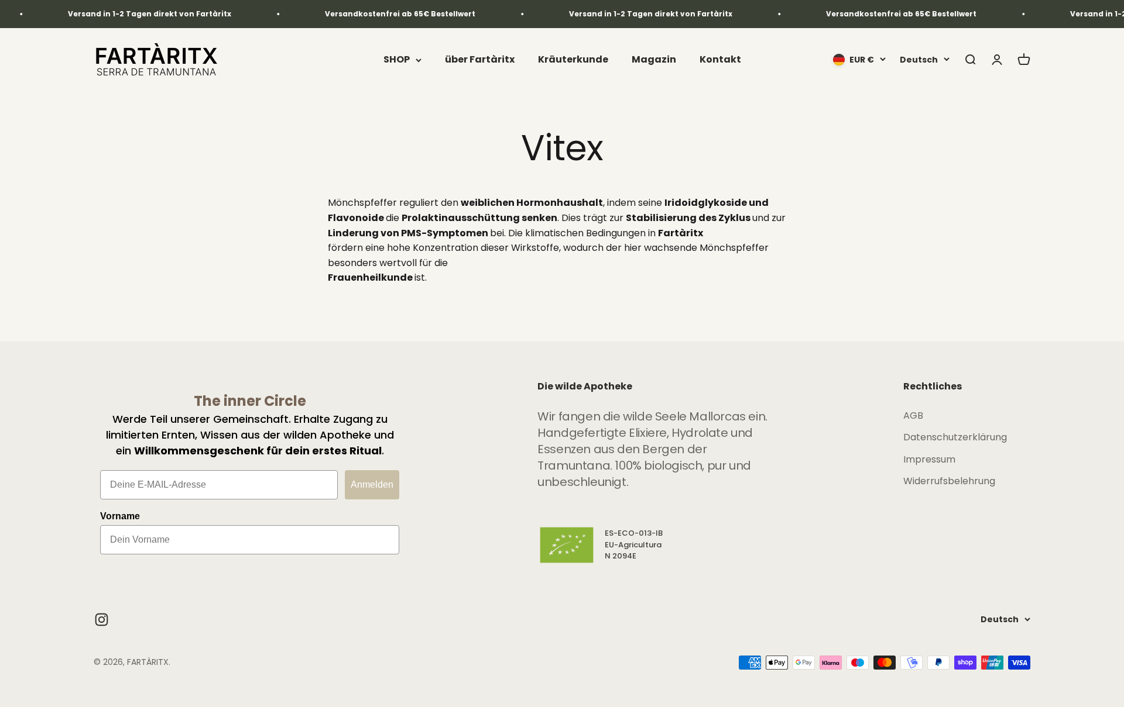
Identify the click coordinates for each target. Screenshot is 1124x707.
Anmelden (372, 484)
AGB (913, 415)
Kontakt (720, 60)
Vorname (120, 516)
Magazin (654, 60)
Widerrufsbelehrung (949, 481)
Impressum (929, 459)
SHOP (396, 60)
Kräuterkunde (573, 60)
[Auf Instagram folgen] (101, 619)
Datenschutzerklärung (955, 437)
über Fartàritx (480, 60)
